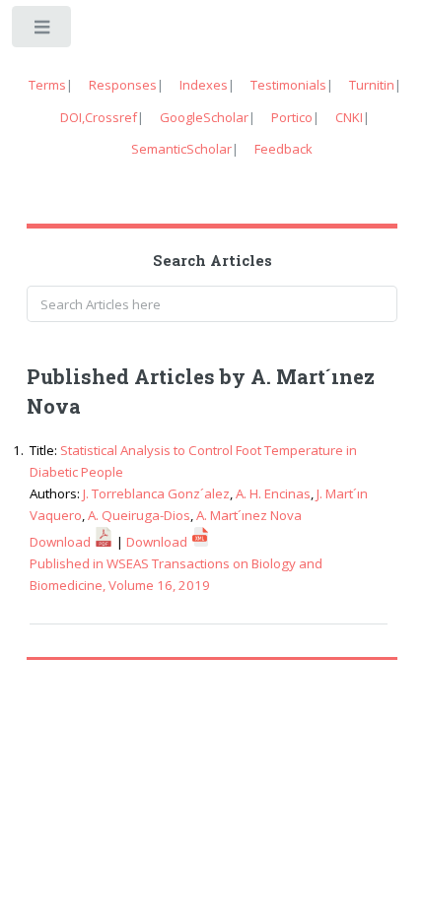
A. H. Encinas (273, 493)
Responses (123, 85)
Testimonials (288, 85)
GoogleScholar (204, 117)
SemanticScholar (181, 149)
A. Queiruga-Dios (139, 515)
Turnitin (371, 85)
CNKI (349, 117)
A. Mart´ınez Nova (249, 515)
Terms (47, 85)
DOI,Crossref (98, 117)
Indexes (203, 85)
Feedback (283, 149)
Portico (292, 117)
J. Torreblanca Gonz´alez (156, 493)
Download (62, 542)
